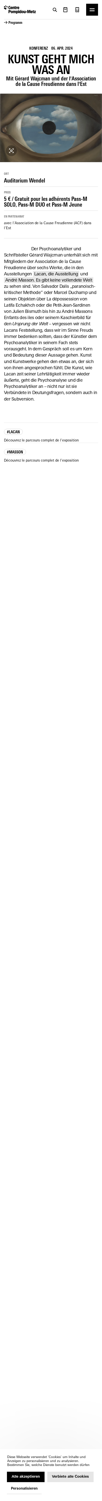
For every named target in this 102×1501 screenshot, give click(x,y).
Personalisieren (24, 1489)
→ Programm (13, 23)
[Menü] (92, 10)
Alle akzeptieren (26, 1477)
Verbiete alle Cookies (70, 1477)
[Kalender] (65, 10)
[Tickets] (77, 10)
